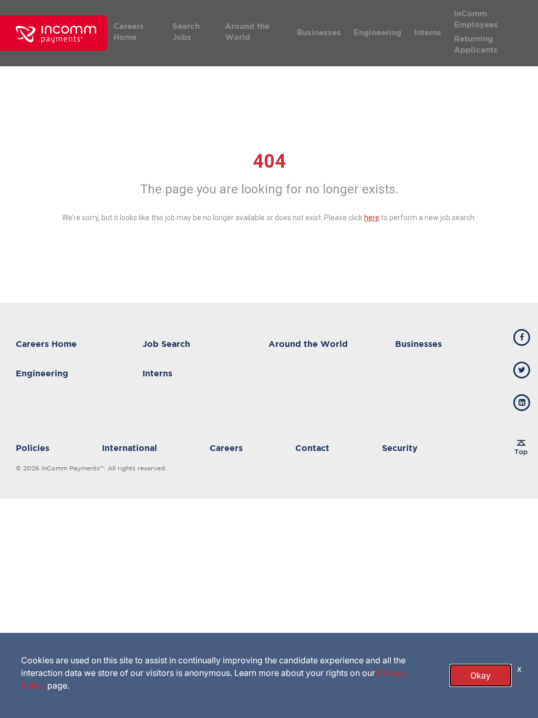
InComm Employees (476, 19)
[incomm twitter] (521, 370)
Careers (226, 448)
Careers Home (128, 32)
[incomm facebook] (521, 337)
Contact (312, 448)
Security (400, 448)
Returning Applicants (476, 44)
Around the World (247, 32)
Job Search (166, 343)
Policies (32, 448)
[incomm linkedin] (521, 402)
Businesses (319, 32)
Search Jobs (186, 32)
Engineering (377, 32)
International (129, 448)
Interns (427, 32)
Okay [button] (480, 675)
